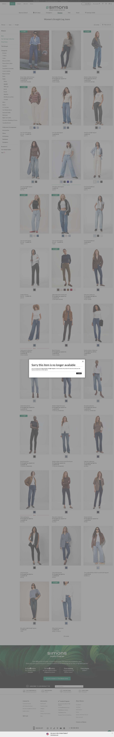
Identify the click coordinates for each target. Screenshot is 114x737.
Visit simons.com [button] (54, 735)
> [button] (79, 373)
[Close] (83, 361)
